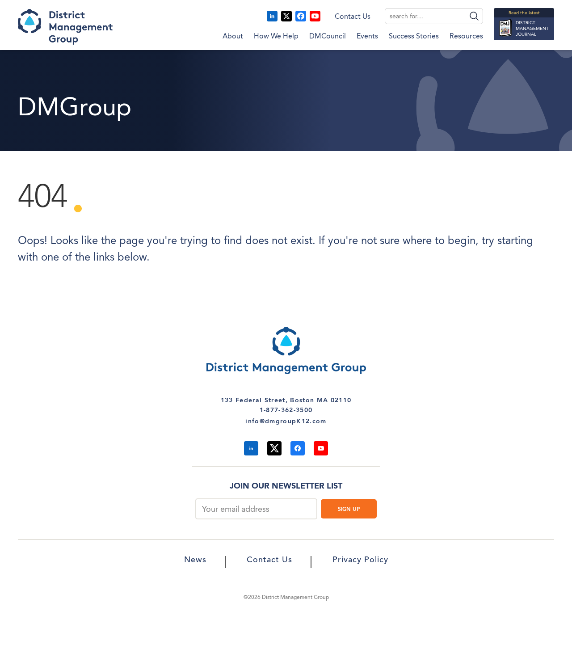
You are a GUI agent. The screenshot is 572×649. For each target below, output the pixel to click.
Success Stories (414, 36)
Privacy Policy (360, 560)
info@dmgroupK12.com (285, 421)
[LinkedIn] (272, 16)
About (233, 36)
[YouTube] (315, 16)
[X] (286, 16)
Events (367, 36)
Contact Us (352, 17)
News (195, 560)
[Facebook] (300, 16)
